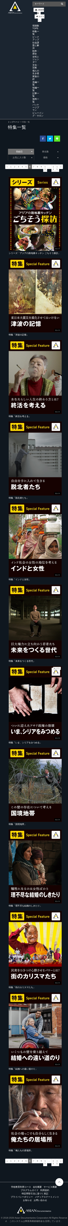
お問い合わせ (40, 1200)
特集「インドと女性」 (20, 579)
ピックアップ (35, 38)
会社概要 (37, 1187)
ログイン (41, 18)
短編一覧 (35, 89)
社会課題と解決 (35, 45)
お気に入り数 (19, 157)
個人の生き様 (35, 72)
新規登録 (40, 11)
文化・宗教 (35, 66)
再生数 (45, 151)
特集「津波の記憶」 (19, 334)
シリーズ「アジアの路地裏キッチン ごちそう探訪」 (34, 253)
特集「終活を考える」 (20, 416)
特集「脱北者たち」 (19, 498)
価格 (45, 157)
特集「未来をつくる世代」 (22, 661)
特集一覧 (35, 32)
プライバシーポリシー (22, 1197)
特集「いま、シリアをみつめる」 (25, 742)
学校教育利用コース (21, 1187)
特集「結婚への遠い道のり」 (23, 1069)
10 (45, 168)
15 (57, 168)
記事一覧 (35, 94)
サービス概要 (50, 1187)
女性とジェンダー (35, 59)
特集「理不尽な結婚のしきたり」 (25, 905)
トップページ (13, 122)
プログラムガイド (29, 1190)
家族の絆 (35, 77)
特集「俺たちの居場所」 (21, 1150)
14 (53, 168)
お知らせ (27, 1200)
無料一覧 (35, 100)
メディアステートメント (47, 1197)
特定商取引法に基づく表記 (35, 1193)
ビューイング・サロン (37, 114)
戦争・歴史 (35, 52)
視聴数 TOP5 (35, 27)
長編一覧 (35, 83)
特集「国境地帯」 (17, 824)
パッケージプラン (35, 107)
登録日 (19, 151)
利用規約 (44, 1190)
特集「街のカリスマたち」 (22, 987)
